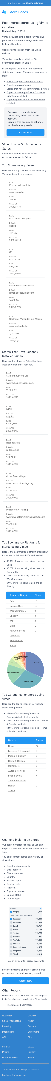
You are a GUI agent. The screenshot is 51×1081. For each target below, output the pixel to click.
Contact (32, 1026)
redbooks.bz (12, 450)
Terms (31, 1057)
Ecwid (13, 645)
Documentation (10, 1057)
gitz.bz (12, 225)
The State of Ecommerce (20, 1005)
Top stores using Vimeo (19, 85)
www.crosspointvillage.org (19, 483)
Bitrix (12, 625)
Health (11, 785)
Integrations (8, 1031)
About (31, 1020)
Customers (33, 1031)
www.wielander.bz (18, 326)
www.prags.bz (16, 192)
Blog (30, 1037)
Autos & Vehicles (16, 770)
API (4, 1037)
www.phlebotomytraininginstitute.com (25, 517)
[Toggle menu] (47, 12)
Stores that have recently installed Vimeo (28, 88)
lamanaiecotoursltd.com (21, 292)
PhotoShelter (16, 640)
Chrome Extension (34, 3)
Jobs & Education (17, 780)
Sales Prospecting (11, 1020)
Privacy (31, 1052)
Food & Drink (15, 775)
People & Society (17, 756)
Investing (6, 1026)
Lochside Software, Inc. (14, 1075)
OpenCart (15, 635)
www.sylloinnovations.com (20, 383)
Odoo (12, 601)
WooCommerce (18, 611)
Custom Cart (16, 606)
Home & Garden (16, 761)
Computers (14, 766)
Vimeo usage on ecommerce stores (25, 81)
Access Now (25, 132)
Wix (11, 620)
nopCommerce (17, 630)
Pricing (5, 1052)
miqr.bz (10, 416)
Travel (11, 790)
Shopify (14, 615)
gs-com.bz (14, 259)
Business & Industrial (19, 751)
